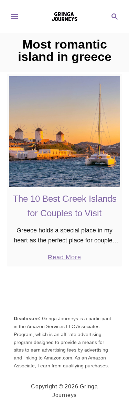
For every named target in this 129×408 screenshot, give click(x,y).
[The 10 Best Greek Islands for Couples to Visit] (64, 131)
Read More (64, 257)
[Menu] (14, 16)
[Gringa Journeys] (64, 15)
